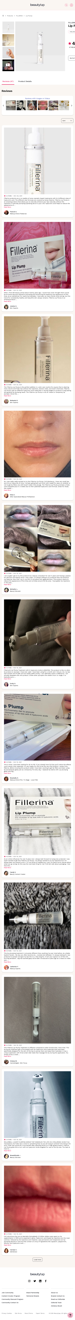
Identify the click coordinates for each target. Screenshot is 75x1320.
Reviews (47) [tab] (8, 81)
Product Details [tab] (25, 81)
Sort (63, 120)
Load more (37, 1259)
